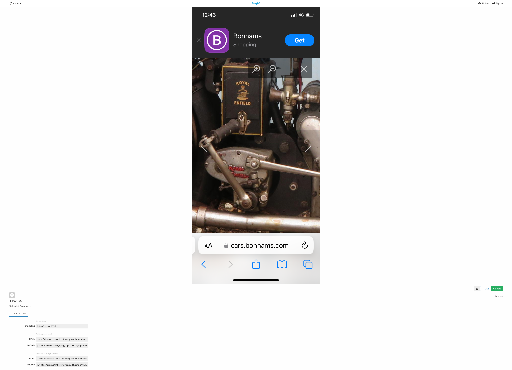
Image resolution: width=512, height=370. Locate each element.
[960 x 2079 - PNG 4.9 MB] (477, 288)
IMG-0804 (16, 301)
